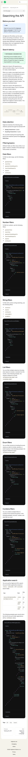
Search (15, 722)
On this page (7, 11)
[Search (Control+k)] (22, 2)
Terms (14, 754)
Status (14, 746)
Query (7, 181)
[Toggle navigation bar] (1, 2)
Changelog (14, 744)
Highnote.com (14, 741)
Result (7, 216)
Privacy (14, 752)
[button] (14, 110)
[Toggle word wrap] (20, 185)
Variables (7, 212)
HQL (11, 722)
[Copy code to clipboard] (22, 185)
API (7, 722)
